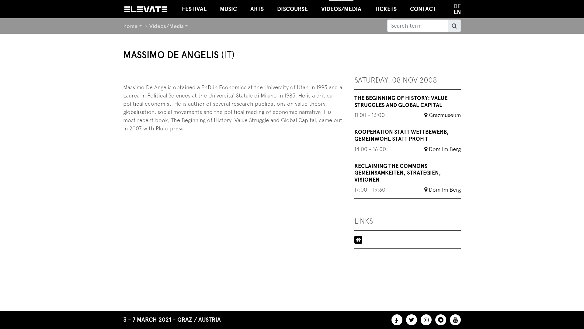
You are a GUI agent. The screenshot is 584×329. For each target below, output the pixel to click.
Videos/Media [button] (341, 8)
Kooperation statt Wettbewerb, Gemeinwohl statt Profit (401, 135)
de (457, 6)
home (130, 26)
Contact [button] (423, 8)
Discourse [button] (292, 8)
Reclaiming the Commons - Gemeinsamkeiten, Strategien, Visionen (397, 173)
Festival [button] (194, 8)
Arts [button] (257, 8)
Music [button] (228, 8)
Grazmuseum (445, 115)
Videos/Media (166, 26)
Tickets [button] (386, 8)
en (457, 12)
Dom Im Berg (445, 149)
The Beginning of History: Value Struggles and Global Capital (400, 101)
